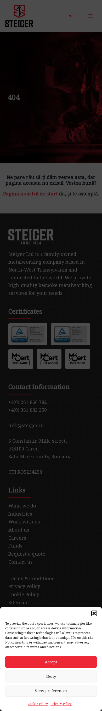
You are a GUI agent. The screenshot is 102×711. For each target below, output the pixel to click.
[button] (94, 613)
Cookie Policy (38, 704)
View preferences (51, 690)
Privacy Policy (61, 704)
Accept (51, 661)
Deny (51, 676)
